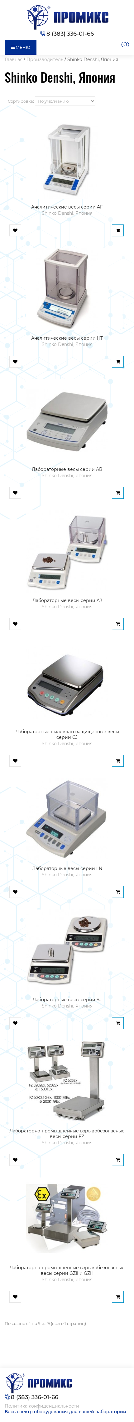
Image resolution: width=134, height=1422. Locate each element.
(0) (125, 44)
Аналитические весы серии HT (67, 338)
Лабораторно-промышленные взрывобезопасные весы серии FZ (67, 1133)
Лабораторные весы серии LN (67, 868)
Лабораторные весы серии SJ (67, 999)
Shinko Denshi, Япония (92, 59)
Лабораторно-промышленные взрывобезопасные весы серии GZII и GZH (67, 1270)
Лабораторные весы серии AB (67, 469)
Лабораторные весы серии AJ (67, 600)
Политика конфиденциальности (42, 1406)
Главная (13, 59)
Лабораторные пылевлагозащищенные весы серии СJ (67, 734)
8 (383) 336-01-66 (70, 33)
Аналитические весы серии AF (67, 207)
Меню (22, 47)
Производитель (44, 59)
